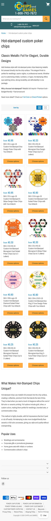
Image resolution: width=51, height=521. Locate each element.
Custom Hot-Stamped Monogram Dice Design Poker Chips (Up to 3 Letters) (36, 150)
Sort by (16, 108)
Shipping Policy (30, 512)
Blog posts (41, 509)
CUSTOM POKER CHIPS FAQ (13, 509)
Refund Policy (18, 512)
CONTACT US (30, 509)
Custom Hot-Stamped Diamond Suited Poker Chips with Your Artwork (11, 303)
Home (3, 33)
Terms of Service (43, 512)
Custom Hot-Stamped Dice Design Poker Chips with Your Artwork (12, 149)
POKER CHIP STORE (13, 503)
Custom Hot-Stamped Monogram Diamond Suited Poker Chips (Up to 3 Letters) (12, 354)
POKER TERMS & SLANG (13, 506)
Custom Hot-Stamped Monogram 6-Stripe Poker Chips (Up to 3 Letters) (37, 251)
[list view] (45, 107)
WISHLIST (36, 26)
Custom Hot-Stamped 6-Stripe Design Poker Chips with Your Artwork (12, 201)
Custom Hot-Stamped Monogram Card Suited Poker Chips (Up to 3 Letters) (11, 252)
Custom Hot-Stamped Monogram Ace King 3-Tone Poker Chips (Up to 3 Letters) (37, 354)
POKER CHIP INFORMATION (32, 503)
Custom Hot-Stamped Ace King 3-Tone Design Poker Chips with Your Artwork (37, 303)
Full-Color (26, 97)
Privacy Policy (6, 512)
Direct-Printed (37, 97)
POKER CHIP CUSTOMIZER (34, 506)
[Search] (46, 19)
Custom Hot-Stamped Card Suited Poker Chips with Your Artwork (37, 201)
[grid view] (39, 107)
